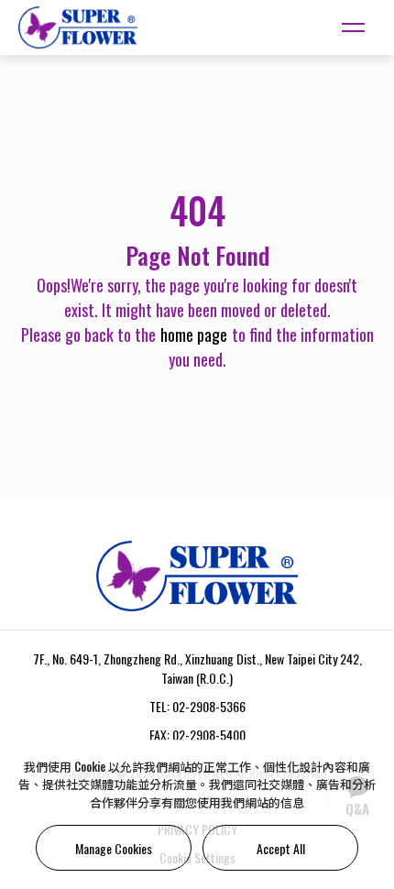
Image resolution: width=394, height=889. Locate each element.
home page (193, 334)
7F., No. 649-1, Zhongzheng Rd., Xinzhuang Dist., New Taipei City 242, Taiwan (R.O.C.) (197, 668)
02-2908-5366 (209, 706)
